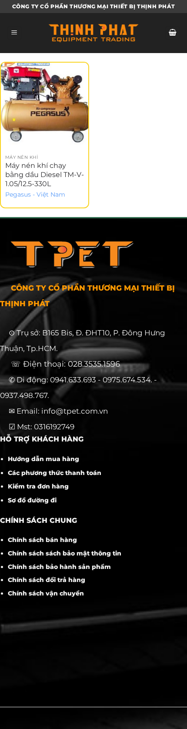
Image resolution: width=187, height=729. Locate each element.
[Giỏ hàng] (173, 33)
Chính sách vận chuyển (46, 593)
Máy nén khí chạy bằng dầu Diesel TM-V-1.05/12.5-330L (44, 174)
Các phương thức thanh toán (54, 473)
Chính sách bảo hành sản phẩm (59, 567)
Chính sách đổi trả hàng (46, 580)
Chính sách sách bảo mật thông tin (64, 553)
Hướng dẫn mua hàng (43, 459)
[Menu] (14, 33)
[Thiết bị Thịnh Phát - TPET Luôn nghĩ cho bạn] (93, 33)
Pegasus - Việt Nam (35, 194)
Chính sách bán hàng (42, 540)
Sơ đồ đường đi (32, 500)
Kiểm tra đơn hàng (38, 486)
